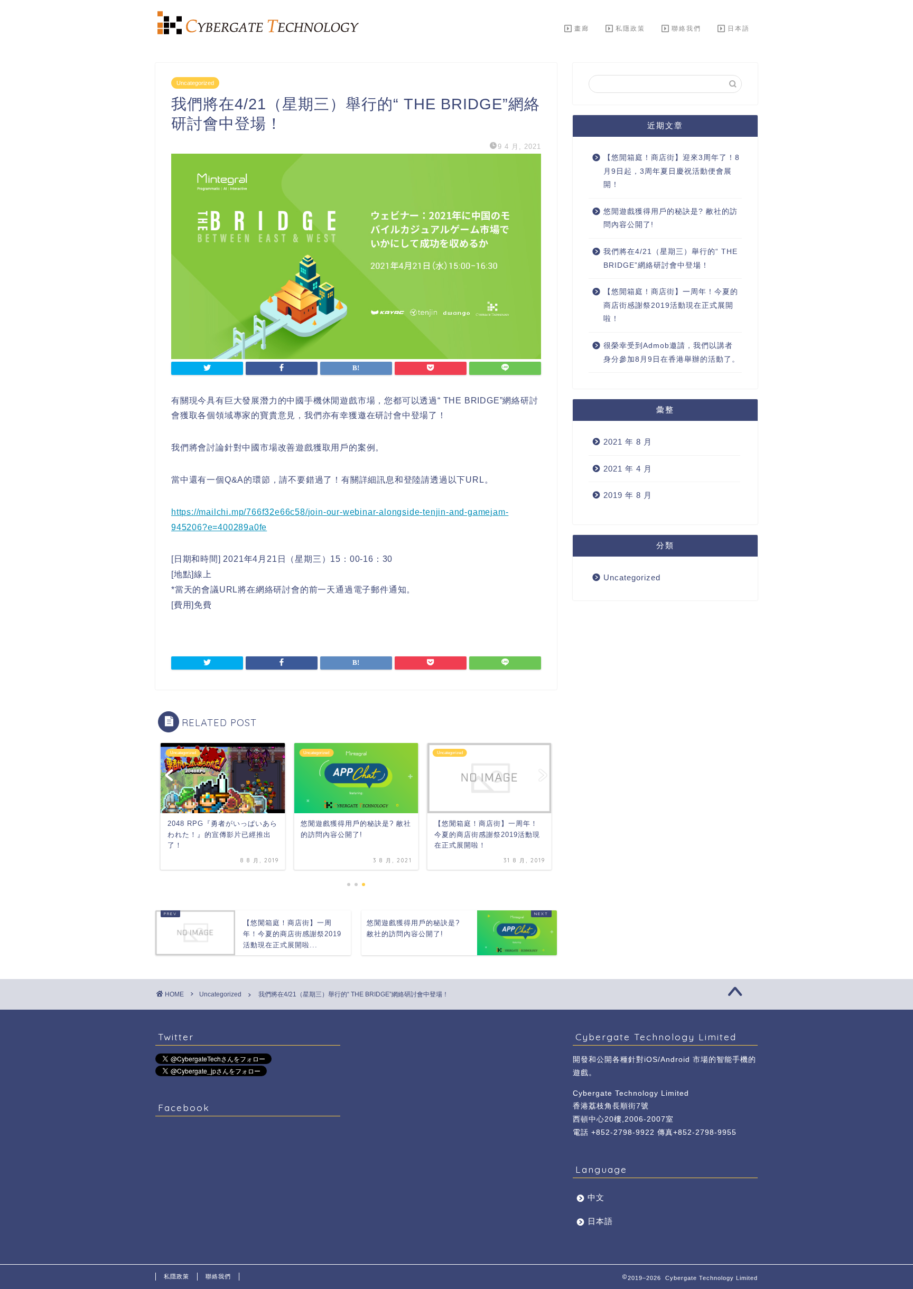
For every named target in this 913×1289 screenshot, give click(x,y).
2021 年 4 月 (627, 468)
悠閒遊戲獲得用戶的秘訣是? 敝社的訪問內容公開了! (670, 218)
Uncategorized (195, 83)
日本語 (739, 28)
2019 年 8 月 (627, 495)
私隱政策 (630, 28)
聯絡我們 (686, 28)
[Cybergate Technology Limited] (255, 32)
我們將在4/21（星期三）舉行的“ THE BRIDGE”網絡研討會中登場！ (670, 258)
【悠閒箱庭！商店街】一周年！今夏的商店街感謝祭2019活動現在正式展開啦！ (670, 305)
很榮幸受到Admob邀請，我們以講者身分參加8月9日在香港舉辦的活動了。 (671, 352)
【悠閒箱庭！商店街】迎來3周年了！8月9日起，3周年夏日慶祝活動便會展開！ (671, 171)
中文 (596, 1197)
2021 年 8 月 (627, 441)
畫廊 (581, 28)
